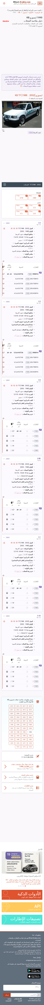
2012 (17, 710)
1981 (24, 739)
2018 (30, 706)
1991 (11, 728)
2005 (24, 717)
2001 (24, 721)
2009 (24, 713)
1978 (30, 743)
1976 (17, 743)
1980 (17, 739)
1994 (30, 728)
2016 (17, 706)
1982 (30, 739)
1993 (24, 728)
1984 (17, 736)
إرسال (7, 995)
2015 (11, 706)
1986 (30, 736)
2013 (24, 710)
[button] (22, 10)
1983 (11, 736)
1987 (11, 732)
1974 (30, 747)
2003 (11, 717)
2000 (17, 721)
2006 (30, 717)
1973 (24, 747)
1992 (17, 728)
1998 (30, 724)
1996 (17, 724)
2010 (30, 713)
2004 (17, 717)
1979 (11, 739)
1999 (11, 721)
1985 (24, 736)
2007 (11, 713)
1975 (11, 743)
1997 (24, 724)
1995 (11, 724)
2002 (30, 721)
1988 (17, 732)
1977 (24, 743)
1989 (24, 732)
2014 (30, 710)
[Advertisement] (22, 51)
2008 (17, 713)
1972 (17, 747)
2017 (24, 706)
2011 (11, 710)
